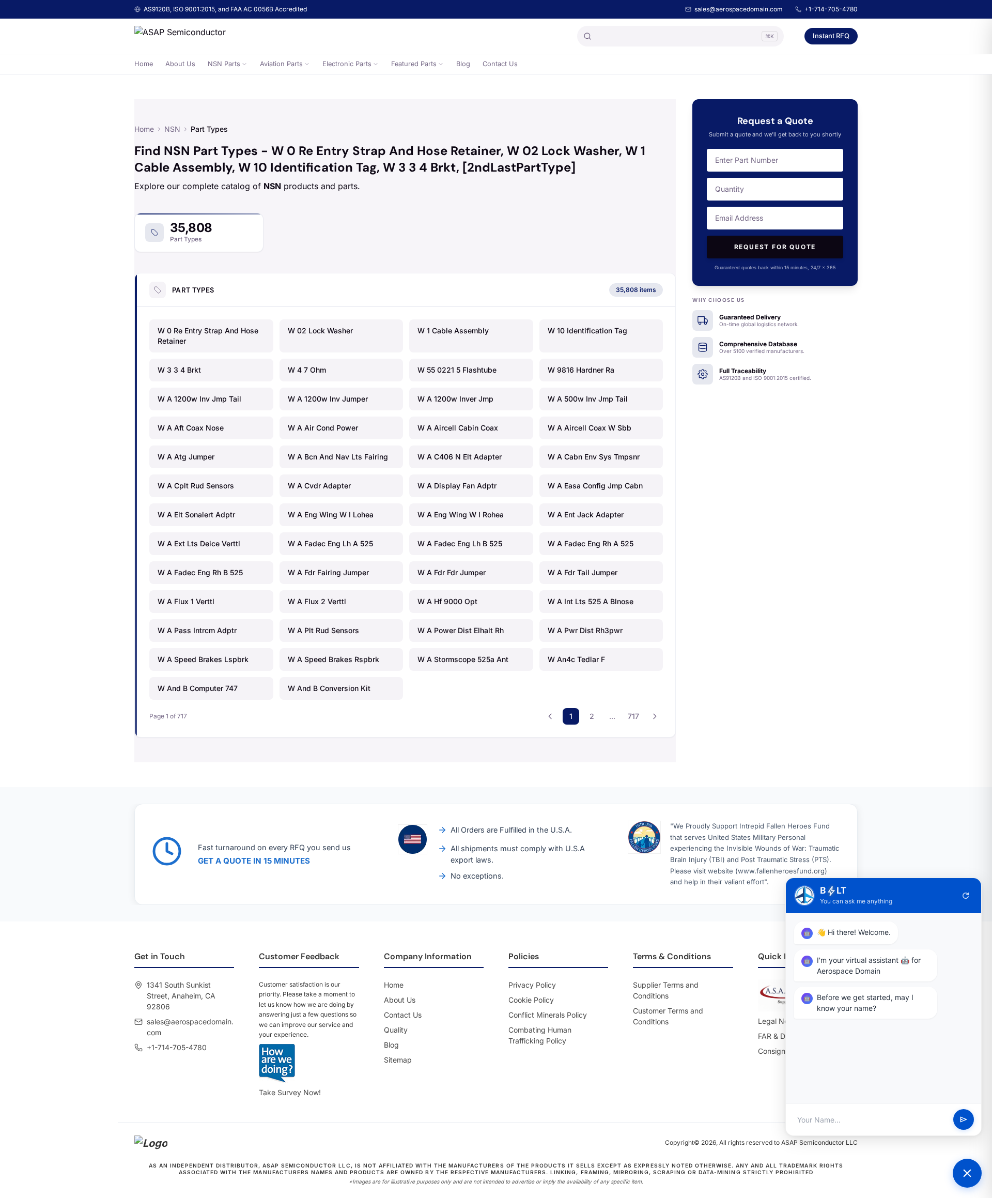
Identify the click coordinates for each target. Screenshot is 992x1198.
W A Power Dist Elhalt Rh (460, 630)
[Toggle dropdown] (244, 64)
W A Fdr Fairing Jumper (328, 572)
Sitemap (398, 1059)
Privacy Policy (532, 984)
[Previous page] (550, 716)
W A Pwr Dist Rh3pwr (585, 630)
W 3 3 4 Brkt (179, 369)
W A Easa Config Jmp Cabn (595, 485)
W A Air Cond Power (323, 427)
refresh (965, 895)
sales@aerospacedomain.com (738, 9)
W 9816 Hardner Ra (581, 369)
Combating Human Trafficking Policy (539, 1035)
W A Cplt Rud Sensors (196, 485)
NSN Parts (224, 64)
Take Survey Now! (290, 1092)
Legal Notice (779, 1021)
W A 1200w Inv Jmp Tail (199, 398)
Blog (463, 64)
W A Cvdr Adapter (319, 485)
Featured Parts (414, 64)
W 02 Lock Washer (320, 330)
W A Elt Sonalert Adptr (196, 514)
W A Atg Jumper (186, 456)
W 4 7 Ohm (307, 369)
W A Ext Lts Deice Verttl (199, 543)
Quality (396, 1029)
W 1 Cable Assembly (453, 330)
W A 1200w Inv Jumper (328, 398)
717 (633, 716)
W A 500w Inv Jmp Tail (588, 398)
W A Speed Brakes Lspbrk (203, 659)
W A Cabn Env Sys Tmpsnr (594, 456)
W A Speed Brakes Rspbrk (333, 659)
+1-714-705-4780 (831, 9)
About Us (180, 64)
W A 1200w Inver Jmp (455, 398)
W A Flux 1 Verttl (186, 601)
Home (143, 64)
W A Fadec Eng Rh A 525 (590, 543)
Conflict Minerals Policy (547, 1014)
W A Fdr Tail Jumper (582, 572)
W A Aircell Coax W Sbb (589, 427)
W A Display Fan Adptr (457, 485)
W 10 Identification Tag (587, 330)
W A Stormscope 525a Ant (462, 659)
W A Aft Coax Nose (191, 427)
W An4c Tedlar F (576, 659)
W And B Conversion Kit (329, 688)
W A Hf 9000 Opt (447, 601)
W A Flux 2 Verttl (317, 601)
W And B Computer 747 (198, 688)
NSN (172, 129)
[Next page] (654, 716)
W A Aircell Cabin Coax (457, 427)
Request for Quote (775, 247)
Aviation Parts (281, 64)
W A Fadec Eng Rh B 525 (200, 572)
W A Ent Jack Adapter (586, 514)
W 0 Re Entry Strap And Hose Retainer (208, 335)
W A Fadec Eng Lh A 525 (330, 543)
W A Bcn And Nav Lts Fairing (338, 456)
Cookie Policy (531, 999)
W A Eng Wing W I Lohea (331, 514)
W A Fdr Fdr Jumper (451, 572)
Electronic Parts (346, 64)
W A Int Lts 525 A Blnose (590, 601)
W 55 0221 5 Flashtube (457, 369)
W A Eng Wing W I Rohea (460, 514)
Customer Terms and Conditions (668, 1016)
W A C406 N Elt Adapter (459, 456)
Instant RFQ (831, 36)
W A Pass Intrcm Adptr (197, 630)
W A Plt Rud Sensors (323, 630)
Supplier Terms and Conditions (666, 990)
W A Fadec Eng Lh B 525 (459, 543)
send (963, 1120)
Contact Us (500, 64)
